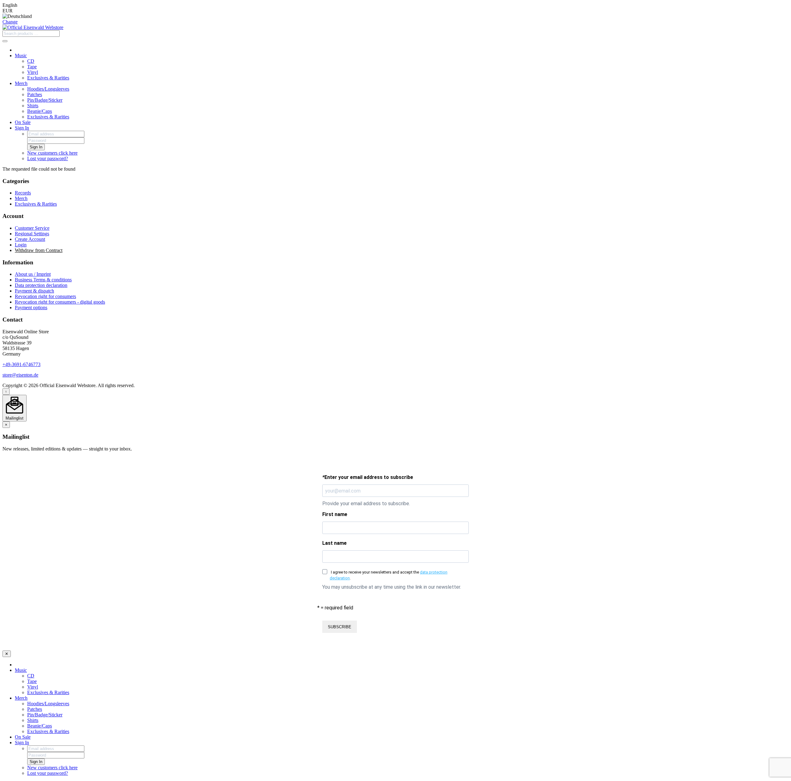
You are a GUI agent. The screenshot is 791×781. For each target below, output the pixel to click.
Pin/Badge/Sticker (44, 100)
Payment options (31, 307)
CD (30, 61)
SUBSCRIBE (339, 627)
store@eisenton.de (20, 375)
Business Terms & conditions (43, 279)
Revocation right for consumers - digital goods (60, 302)
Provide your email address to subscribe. (366, 503)
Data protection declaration (41, 285)
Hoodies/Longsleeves (48, 89)
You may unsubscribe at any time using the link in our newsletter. (391, 587)
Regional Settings (32, 233)
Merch (21, 83)
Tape (32, 66)
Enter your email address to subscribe (367, 477)
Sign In (22, 127)
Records (23, 192)
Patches (34, 94)
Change (10, 21)
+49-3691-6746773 (21, 364)
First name (334, 514)
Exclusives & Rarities (48, 77)
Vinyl (32, 72)
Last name (334, 543)
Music (21, 55)
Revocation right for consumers (45, 296)
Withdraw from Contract (38, 250)
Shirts (32, 105)
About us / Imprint (33, 274)
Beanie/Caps (39, 111)
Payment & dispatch (34, 290)
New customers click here (52, 153)
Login (21, 244)
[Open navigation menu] (4, 41)
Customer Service (32, 228)
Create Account (30, 239)
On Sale (23, 122)
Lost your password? (47, 158)
